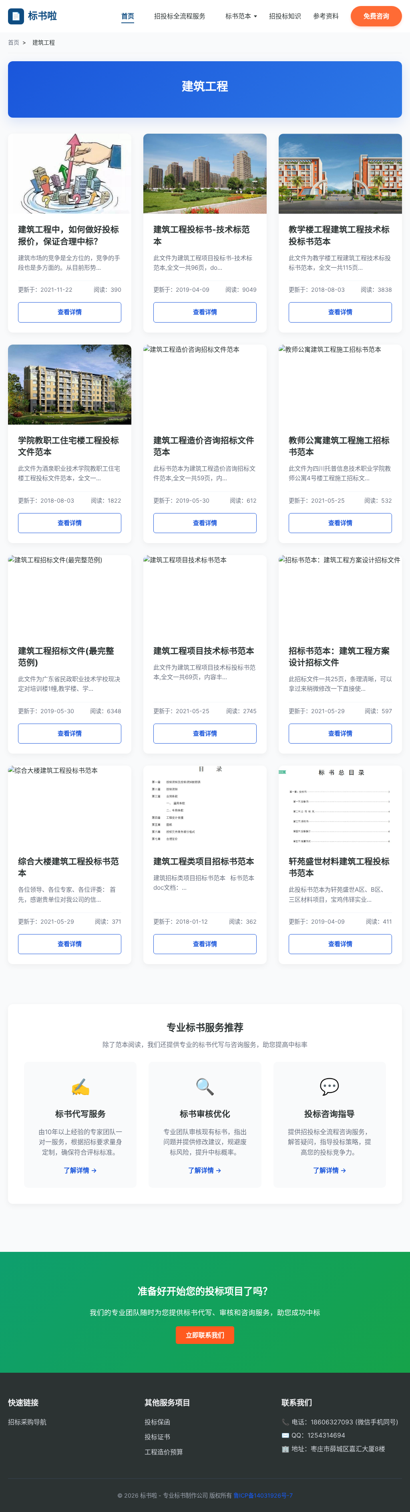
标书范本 (238, 16)
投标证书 (157, 1437)
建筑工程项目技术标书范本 (203, 651)
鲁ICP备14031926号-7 (263, 1495)
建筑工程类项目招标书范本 (203, 861)
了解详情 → (80, 1170)
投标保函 (157, 1422)
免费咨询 (376, 16)
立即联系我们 (205, 1335)
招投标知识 (285, 16)
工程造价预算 (164, 1452)
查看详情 (70, 312)
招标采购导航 (27, 1422)
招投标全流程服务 (179, 16)
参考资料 (326, 16)
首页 (127, 16)
